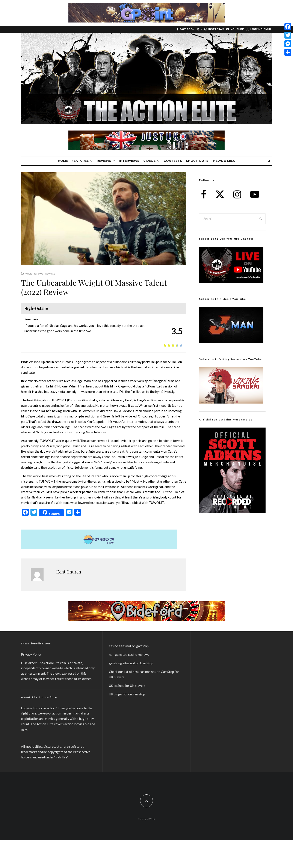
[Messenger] (288, 43)
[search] (260, 219)
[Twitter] (288, 35)
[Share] (288, 52)
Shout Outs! (197, 161)
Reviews (104, 161)
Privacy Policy (31, 654)
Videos (149, 161)
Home (63, 161)
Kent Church (68, 572)
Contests (173, 161)
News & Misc (224, 161)
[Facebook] (288, 26)
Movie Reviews (34, 273)
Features (80, 161)
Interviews (129, 161)
